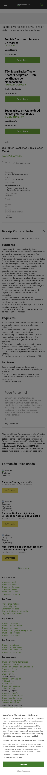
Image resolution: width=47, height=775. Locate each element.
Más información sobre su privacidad (22, 736)
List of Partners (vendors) (13, 757)
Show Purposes (23, 771)
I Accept (23, 764)
